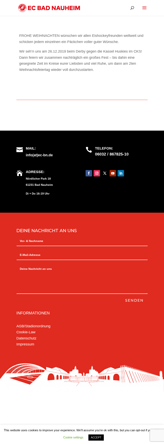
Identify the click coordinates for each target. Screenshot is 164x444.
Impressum (25, 344)
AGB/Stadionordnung (33, 326)
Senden (134, 300)
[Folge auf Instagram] (97, 173)
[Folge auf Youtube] (113, 173)
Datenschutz (26, 338)
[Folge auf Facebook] (89, 173)
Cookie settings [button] (73, 437)
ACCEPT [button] (96, 437)
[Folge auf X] (105, 173)
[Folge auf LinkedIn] (121, 173)
